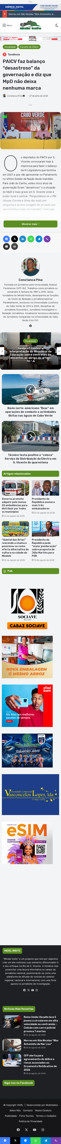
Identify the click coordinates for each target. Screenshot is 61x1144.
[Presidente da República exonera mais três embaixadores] (45, 488)
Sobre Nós (15, 1110)
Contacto (28, 1110)
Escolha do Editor (29, 46)
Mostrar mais (30, 224)
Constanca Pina (14, 96)
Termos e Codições (46, 1115)
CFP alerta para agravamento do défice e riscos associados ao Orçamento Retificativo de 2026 (40, 1062)
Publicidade (11, 1115)
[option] (30, 351)
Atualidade (10, 46)
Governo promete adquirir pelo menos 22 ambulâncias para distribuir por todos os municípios (14, 505)
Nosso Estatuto (43, 1110)
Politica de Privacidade (30, 1121)
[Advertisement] (30, 909)
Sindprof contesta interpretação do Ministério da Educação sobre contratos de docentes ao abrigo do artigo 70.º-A (30, 354)
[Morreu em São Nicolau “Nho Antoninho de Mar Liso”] (12, 1045)
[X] (28, 990)
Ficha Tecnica (26, 1115)
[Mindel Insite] (30, 25)
